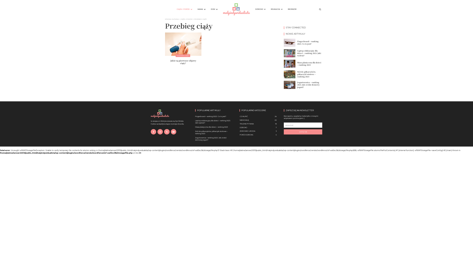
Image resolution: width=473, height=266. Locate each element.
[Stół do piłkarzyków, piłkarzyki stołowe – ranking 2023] (289, 74)
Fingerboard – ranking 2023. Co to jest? (308, 42)
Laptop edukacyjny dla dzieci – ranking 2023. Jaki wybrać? (309, 53)
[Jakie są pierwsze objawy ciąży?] (183, 44)
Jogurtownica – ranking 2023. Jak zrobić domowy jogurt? (308, 84)
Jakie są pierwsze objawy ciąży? (183, 62)
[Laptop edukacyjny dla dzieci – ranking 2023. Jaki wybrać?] (289, 53)
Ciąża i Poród (187, 19)
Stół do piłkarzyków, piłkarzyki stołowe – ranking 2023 (306, 74)
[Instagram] (160, 131)
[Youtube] (173, 131)
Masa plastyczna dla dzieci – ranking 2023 (309, 63)
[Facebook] (153, 131)
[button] (320, 9)
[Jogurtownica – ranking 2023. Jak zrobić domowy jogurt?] (289, 85)
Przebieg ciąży (183, 56)
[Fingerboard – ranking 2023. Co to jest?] (289, 43)
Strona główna (172, 19)
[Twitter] (166, 131)
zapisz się (303, 132)
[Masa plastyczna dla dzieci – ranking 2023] (289, 64)
